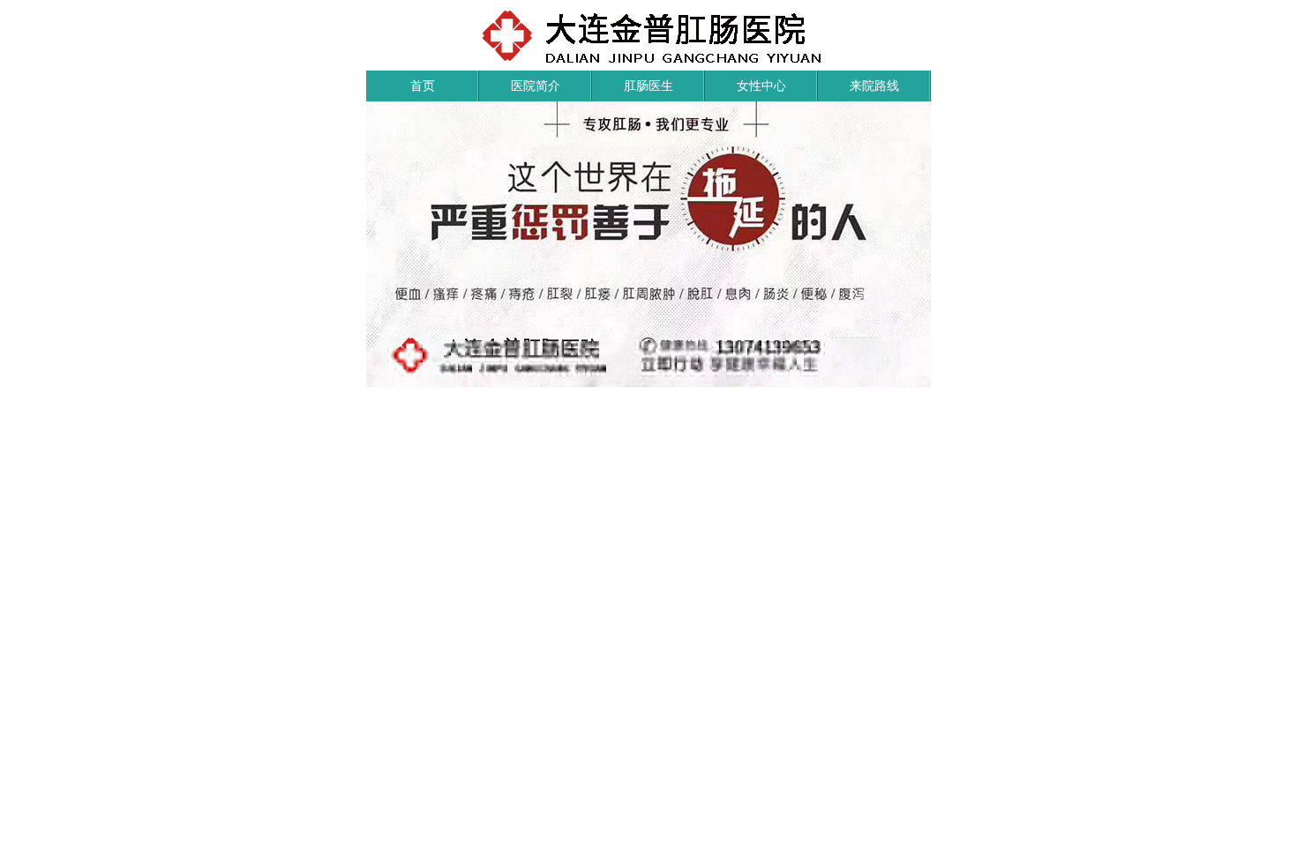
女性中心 (761, 85)
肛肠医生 (648, 85)
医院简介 (535, 85)
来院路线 (874, 85)
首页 (422, 85)
